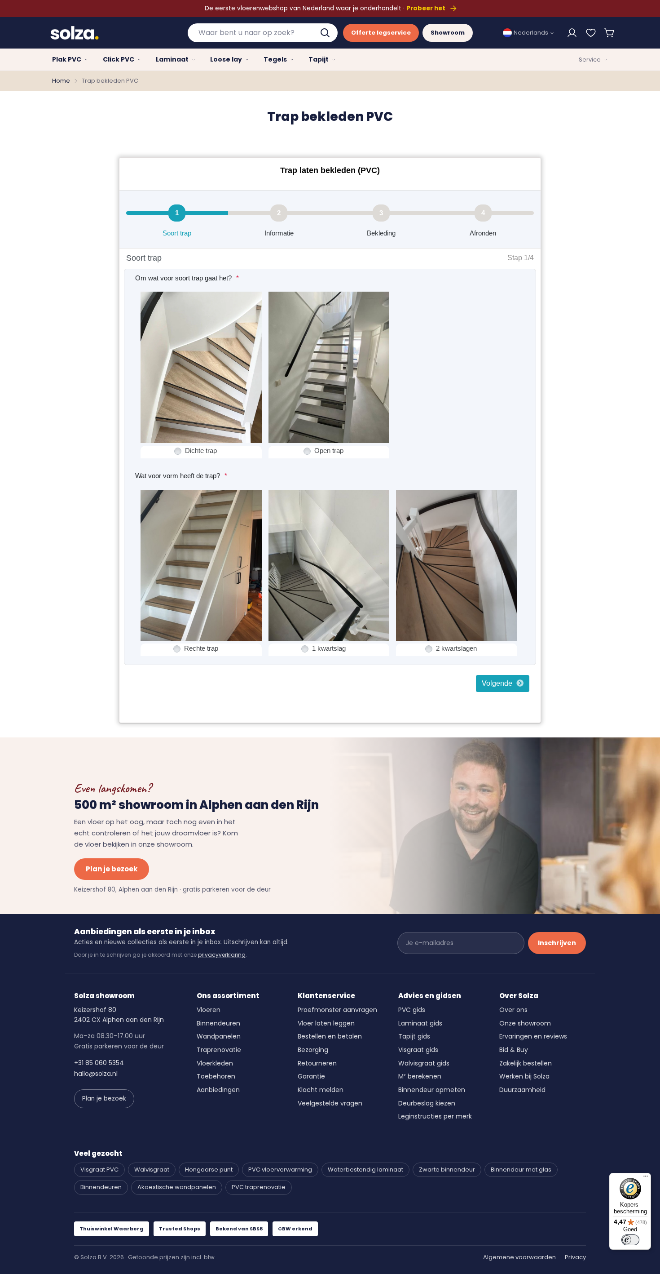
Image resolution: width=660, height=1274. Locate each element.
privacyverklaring (222, 955)
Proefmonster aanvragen (337, 1009)
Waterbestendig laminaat (365, 1169)
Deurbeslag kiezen (426, 1103)
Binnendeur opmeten (431, 1089)
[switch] (630, 1239)
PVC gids (411, 1009)
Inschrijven (557, 942)
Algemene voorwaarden (519, 1257)
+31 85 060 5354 (99, 1062)
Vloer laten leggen (326, 1023)
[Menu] (645, 1178)
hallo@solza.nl (96, 1073)
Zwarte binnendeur (447, 1169)
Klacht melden (320, 1089)
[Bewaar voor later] (590, 32)
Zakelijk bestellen (525, 1063)
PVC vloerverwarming (280, 1169)
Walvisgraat (151, 1169)
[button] (609, 32)
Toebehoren (216, 1076)
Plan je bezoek (111, 869)
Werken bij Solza (524, 1076)
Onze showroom (525, 1023)
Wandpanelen (219, 1036)
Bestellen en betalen (330, 1036)
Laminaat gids (420, 1023)
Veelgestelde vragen (330, 1103)
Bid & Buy (513, 1049)
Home (61, 80)
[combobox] (263, 32)
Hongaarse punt (209, 1169)
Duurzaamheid (522, 1089)
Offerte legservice (381, 32)
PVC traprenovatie (259, 1187)
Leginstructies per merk (435, 1116)
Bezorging (313, 1049)
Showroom (448, 32)
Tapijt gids (414, 1036)
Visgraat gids (418, 1049)
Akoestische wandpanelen (176, 1187)
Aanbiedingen (218, 1089)
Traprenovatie (219, 1049)
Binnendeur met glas (521, 1169)
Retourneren (317, 1063)
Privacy (575, 1257)
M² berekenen (419, 1076)
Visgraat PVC (99, 1169)
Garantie (311, 1076)
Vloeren (208, 1009)
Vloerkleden (215, 1063)
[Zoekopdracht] (326, 32)
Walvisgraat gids (423, 1063)
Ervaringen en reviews (533, 1036)
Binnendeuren (218, 1023)
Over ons (513, 1009)
